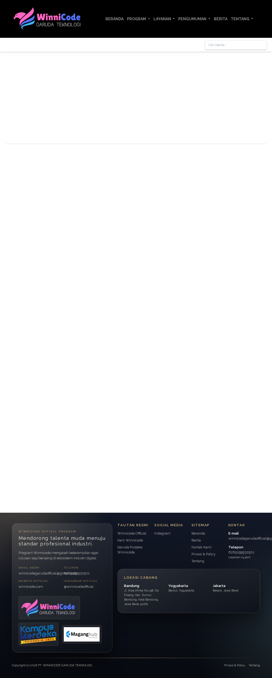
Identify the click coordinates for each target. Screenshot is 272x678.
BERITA (220, 19)
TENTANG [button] (240, 19)
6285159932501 (77, 573)
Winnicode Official (131, 533)
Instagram (162, 533)
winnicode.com (31, 587)
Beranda (198, 533)
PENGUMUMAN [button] (192, 19)
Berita (196, 540)
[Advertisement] (136, 89)
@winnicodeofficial (79, 587)
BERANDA (114, 19)
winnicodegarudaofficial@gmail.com (40, 573)
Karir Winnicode (130, 540)
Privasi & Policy (203, 554)
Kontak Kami (201, 547)
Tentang (198, 561)
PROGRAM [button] (137, 19)
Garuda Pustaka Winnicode (129, 549)
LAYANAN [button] (163, 19)
